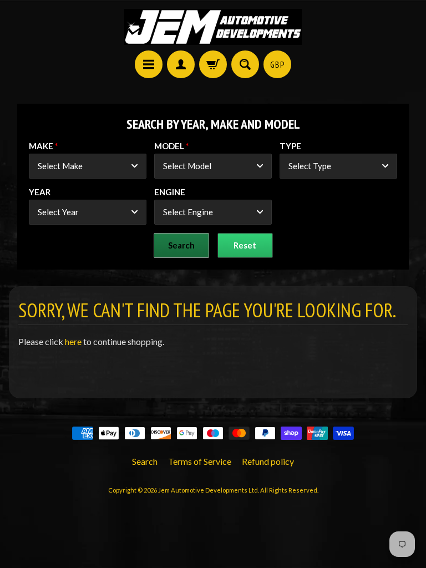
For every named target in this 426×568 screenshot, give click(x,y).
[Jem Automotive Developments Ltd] (213, 27)
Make (41, 146)
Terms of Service (199, 461)
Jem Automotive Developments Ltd (208, 490)
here (73, 341)
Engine (169, 192)
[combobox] (87, 166)
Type (290, 146)
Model (169, 146)
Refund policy (268, 461)
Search (145, 461)
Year (39, 192)
